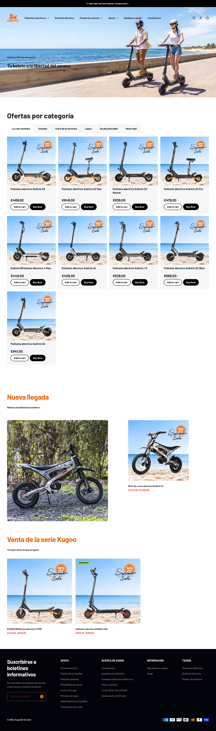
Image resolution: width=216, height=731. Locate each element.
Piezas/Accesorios (90, 18)
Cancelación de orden (72, 706)
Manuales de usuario (157, 668)
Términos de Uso (69, 668)
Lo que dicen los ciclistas (114, 690)
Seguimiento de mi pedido (74, 701)
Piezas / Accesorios (192, 679)
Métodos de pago (69, 695)
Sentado (42, 128)
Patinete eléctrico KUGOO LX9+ (92, 629)
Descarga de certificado (114, 695)
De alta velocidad (109, 128)
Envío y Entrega (69, 690)
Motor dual (131, 128)
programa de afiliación (113, 673)
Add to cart (71, 206)
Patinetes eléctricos (35, 18)
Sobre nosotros (110, 684)
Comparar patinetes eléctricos (117, 679)
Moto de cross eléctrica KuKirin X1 (145, 486)
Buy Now (37, 206)
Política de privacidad (71, 673)
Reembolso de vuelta (71, 684)
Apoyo (111, 18)
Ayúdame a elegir (133, 18)
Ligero (88, 128)
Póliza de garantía (69, 679)
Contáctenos (154, 18)
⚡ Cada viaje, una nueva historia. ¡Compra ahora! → (108, 3)
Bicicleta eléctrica (64, 18)
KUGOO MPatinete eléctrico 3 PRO (24, 629)
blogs (150, 673)
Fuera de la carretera (66, 128)
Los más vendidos (21, 128)
